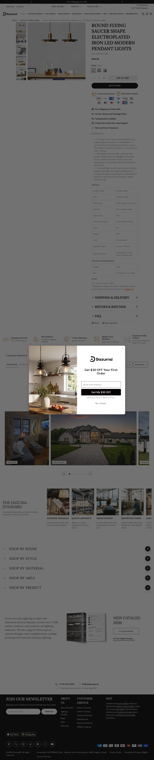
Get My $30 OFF (101, 392)
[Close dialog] (122, 348)
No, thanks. (101, 403)
